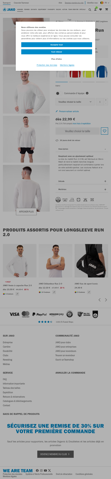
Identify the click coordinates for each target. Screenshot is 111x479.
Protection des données (47, 65)
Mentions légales (67, 65)
